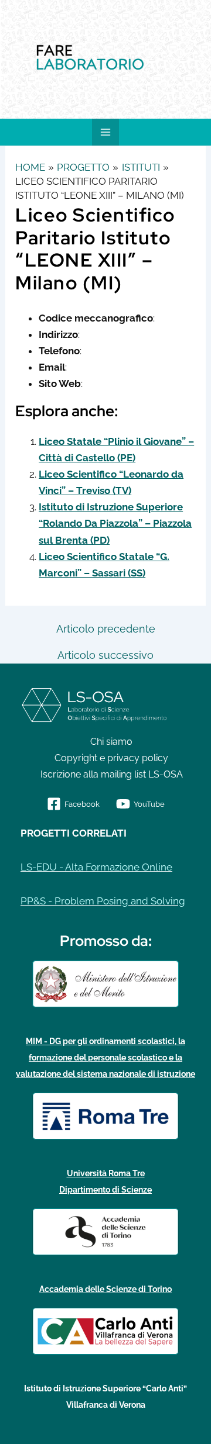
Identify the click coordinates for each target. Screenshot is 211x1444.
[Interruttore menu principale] (105, 132)
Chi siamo (111, 741)
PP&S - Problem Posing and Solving (103, 901)
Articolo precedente (105, 629)
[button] (11, 60)
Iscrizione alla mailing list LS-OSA (111, 774)
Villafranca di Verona (105, 1405)
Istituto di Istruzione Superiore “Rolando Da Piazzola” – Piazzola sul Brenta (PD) (115, 523)
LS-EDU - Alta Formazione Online (96, 867)
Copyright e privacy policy (111, 758)
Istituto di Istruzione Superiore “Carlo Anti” (105, 1388)
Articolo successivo (105, 655)
